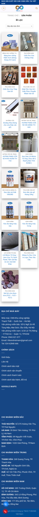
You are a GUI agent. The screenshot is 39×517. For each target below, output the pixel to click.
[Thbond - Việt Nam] (19, 8)
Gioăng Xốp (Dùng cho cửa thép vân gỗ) (10, 125)
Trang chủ (12, 15)
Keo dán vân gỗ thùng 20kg (29, 193)
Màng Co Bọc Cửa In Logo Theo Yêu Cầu (29, 257)
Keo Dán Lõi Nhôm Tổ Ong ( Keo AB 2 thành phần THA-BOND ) (29, 159)
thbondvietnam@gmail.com (20, 340)
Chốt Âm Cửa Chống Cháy (29, 56)
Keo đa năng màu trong (29, 225)
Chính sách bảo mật (10, 366)
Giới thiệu (6, 357)
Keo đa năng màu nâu (10, 225)
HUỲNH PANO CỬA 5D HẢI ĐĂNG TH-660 (29, 125)
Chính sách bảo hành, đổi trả (14, 379)
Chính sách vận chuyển (12, 370)
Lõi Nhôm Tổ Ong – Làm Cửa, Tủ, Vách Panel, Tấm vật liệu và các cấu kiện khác (10, 259)
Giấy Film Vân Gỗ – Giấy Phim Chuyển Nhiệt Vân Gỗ (29, 91)
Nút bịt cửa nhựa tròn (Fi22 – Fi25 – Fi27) (10, 295)
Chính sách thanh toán (11, 375)
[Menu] (4, 8)
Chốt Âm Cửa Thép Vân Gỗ (10, 90)
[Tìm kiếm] (37, 8)
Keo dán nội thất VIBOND (10, 193)
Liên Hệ (5, 362)
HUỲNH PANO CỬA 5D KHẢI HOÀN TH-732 (10, 158)
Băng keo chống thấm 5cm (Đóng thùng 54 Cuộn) (10, 57)
